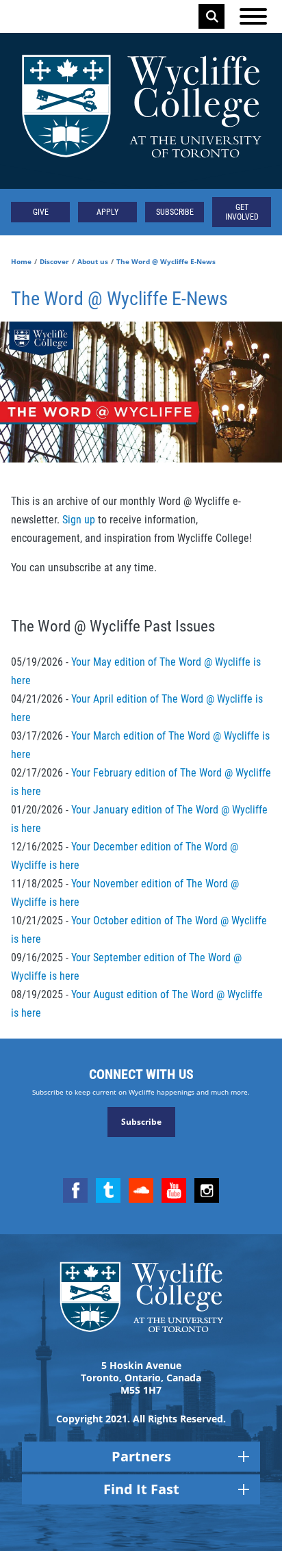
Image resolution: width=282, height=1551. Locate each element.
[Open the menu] (253, 16)
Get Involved (242, 212)
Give (41, 212)
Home (21, 261)
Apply (107, 212)
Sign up (78, 519)
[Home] (141, 111)
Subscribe (175, 212)
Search (212, 16)
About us (92, 261)
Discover (54, 261)
